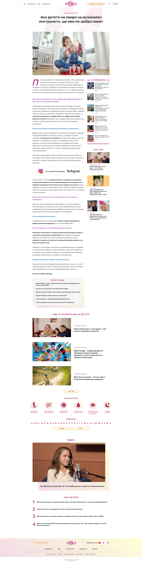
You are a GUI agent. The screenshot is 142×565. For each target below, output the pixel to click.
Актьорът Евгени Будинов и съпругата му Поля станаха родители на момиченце (98, 217)
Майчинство (93, 188)
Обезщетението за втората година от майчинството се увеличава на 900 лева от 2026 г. (71, 516)
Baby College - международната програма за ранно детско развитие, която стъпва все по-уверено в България (88, 354)
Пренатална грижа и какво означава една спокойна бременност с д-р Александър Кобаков (72, 502)
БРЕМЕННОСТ (49, 549)
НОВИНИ (94, 549)
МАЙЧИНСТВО (70, 549)
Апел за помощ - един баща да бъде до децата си (53, 299)
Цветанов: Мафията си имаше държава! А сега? (102, 136)
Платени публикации (89, 554)
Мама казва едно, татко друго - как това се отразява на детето (98, 167)
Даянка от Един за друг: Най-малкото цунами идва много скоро (58, 292)
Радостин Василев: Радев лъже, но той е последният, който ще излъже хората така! (101, 128)
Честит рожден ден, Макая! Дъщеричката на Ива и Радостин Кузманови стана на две (98, 192)
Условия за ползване (69, 554)
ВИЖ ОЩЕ (71, 391)
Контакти (54, 554)
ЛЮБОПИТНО (83, 549)
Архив (116, 3)
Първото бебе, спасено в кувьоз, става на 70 (51, 295)
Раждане (92, 213)
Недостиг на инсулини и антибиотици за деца (52, 288)
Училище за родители (96, 4)
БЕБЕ (59, 549)
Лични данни (79, 554)
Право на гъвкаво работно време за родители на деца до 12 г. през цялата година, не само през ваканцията (71, 524)
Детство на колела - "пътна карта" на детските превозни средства (89, 378)
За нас (48, 554)
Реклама (60, 554)
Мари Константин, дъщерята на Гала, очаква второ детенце (60, 509)
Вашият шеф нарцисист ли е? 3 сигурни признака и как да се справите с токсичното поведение (102, 97)
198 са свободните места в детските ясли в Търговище (55, 302)
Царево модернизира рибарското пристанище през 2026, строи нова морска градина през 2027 (102, 108)
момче (81, 428)
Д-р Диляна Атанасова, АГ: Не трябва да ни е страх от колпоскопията (72, 486)
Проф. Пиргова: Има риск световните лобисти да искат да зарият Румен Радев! (101, 118)
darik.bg (96, 122)
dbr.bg (96, 90)
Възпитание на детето (71, 13)
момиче (61, 428)
